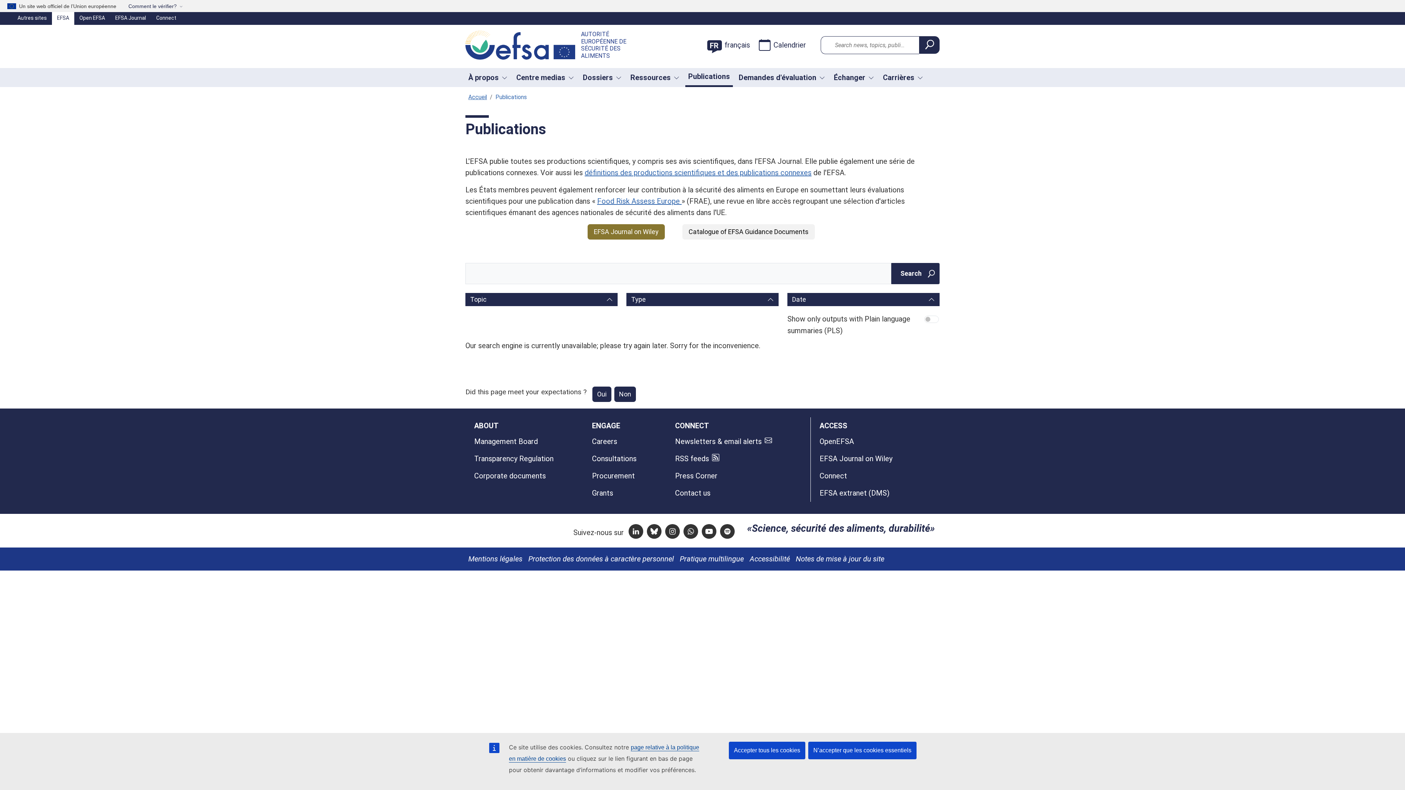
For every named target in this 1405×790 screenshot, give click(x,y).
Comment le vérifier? (152, 6)
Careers (604, 441)
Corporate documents (510, 475)
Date (799, 299)
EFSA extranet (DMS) (854, 493)
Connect (166, 18)
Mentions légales (495, 558)
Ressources (650, 77)
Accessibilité (770, 558)
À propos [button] (483, 77)
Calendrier (789, 45)
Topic (478, 299)
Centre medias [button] (540, 77)
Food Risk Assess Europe (639, 201)
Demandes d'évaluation (777, 77)
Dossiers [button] (598, 77)
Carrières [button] (898, 77)
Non (625, 394)
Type (638, 299)
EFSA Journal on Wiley (626, 232)
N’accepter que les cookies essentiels (862, 750)
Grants (602, 493)
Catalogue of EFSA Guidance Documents (749, 232)
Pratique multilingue (712, 558)
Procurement (613, 475)
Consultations (614, 458)
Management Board (506, 441)
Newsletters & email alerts (718, 441)
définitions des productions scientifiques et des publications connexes (698, 172)
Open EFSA (92, 18)
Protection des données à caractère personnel (601, 558)
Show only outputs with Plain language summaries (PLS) (848, 325)
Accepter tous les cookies (767, 750)
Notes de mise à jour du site (840, 558)
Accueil (477, 97)
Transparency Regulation (514, 458)
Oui (602, 394)
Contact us (693, 493)
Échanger (849, 77)
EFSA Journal (130, 18)
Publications (709, 76)
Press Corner (696, 475)
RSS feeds (692, 458)
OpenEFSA (837, 441)
